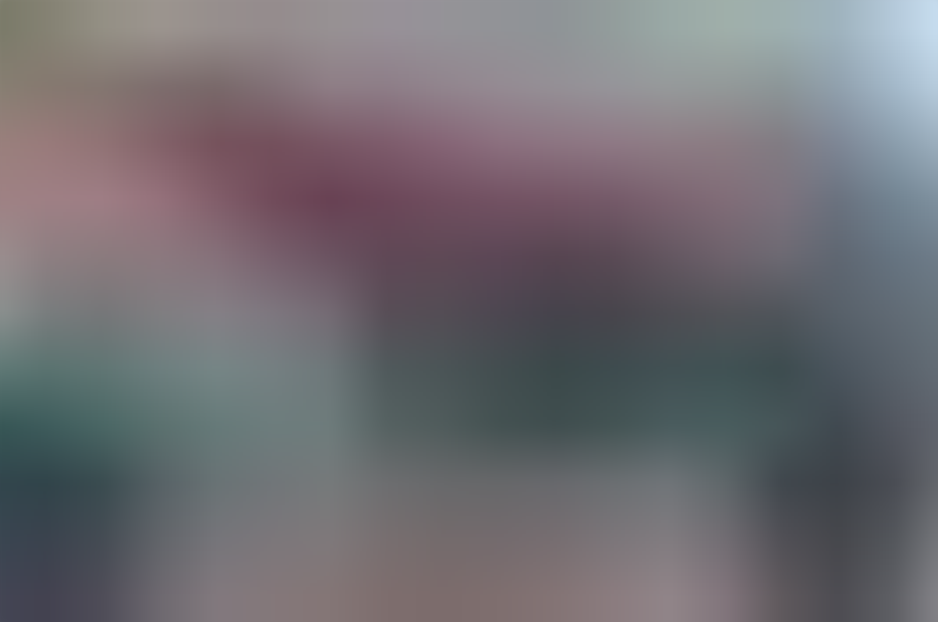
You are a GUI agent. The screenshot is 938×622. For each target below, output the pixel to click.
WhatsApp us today (47, 403)
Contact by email (15, 403)
